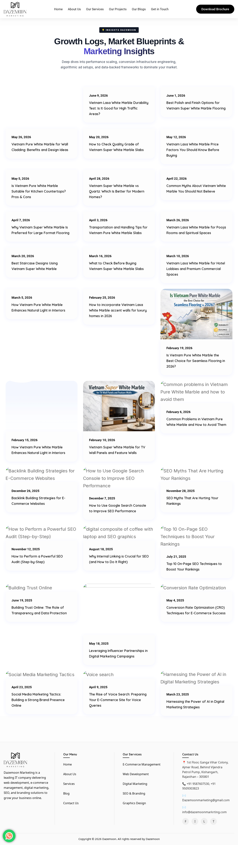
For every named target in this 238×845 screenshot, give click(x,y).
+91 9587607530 (198, 784)
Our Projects (118, 9)
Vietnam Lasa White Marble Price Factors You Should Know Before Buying (192, 150)
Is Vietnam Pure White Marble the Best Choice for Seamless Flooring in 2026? (195, 361)
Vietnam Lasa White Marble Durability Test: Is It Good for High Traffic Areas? (118, 108)
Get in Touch (159, 9)
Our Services (95, 9)
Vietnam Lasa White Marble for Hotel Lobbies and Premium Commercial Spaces (195, 269)
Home (58, 9)
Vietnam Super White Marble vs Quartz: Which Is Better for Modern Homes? (116, 191)
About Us (74, 9)
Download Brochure (215, 9)
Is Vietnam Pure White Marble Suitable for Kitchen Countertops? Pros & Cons (39, 191)
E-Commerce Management (141, 764)
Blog (66, 793)
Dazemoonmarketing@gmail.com (206, 800)
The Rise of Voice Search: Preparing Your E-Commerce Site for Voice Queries (118, 700)
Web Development (136, 774)
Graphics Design (134, 803)
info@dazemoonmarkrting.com (204, 812)
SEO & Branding (134, 793)
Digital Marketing (135, 784)
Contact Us (71, 803)
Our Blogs (139, 9)
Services (69, 784)
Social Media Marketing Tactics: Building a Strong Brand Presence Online (38, 700)
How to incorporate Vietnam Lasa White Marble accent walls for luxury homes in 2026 (118, 310)
